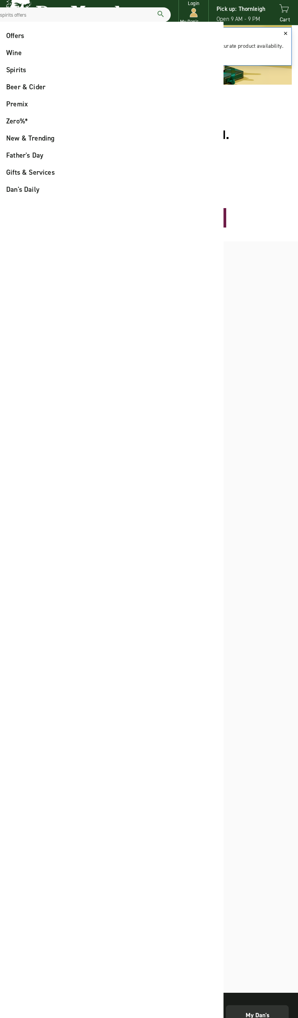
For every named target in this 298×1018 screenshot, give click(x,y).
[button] (193, 12)
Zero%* (17, 121)
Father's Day (24, 155)
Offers (15, 35)
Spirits (16, 70)
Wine (14, 52)
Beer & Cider (25, 87)
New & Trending (30, 138)
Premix (17, 104)
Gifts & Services (30, 172)
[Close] (285, 33)
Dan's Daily (23, 189)
